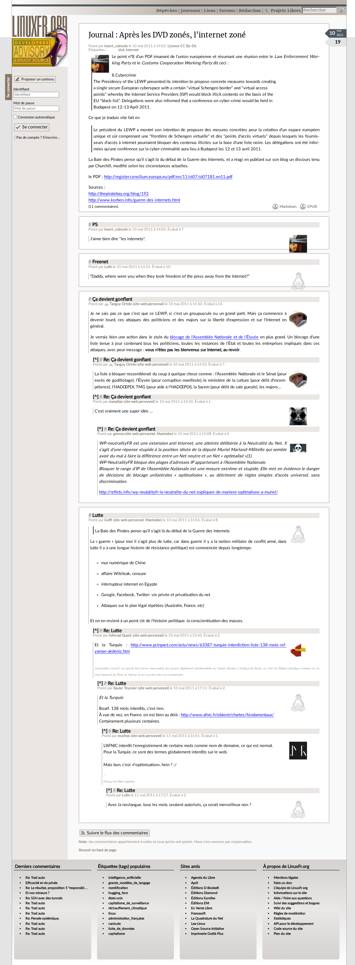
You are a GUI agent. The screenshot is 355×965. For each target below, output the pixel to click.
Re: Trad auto (35, 877)
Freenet (100, 262)
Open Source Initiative (207, 928)
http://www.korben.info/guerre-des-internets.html (134, 200)
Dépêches (166, 10)
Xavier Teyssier (125, 688)
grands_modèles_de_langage (129, 883)
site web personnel (148, 304)
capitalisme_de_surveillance (128, 903)
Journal (101, 35)
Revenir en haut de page (97, 850)
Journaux (190, 10)
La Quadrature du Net (207, 918)
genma (118, 433)
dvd (121, 50)
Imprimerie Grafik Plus (207, 933)
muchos (124, 736)
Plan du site (282, 933)
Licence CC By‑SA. (182, 46)
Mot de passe (23, 103)
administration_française (126, 918)
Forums (227, 10)
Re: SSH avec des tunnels (44, 898)
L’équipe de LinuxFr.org (291, 888)
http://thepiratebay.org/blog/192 (118, 194)
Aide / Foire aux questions (293, 898)
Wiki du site (282, 908)
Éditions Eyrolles (203, 898)
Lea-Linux (198, 923)
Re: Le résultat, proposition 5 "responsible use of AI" (63, 888)
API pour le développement (293, 923)
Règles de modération (289, 913)
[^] (95, 360)
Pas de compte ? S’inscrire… (38, 137)
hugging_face (118, 893)
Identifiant (21, 89)
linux (112, 913)
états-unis (115, 898)
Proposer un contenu (37, 79)
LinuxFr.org (40, 38)
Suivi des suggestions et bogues (297, 903)
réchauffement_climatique (127, 908)
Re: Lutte (112, 631)
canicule (114, 923)
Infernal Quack (120, 635)
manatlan (116, 401)
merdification (118, 888)
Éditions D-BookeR (205, 888)
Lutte (97, 515)
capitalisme (116, 933)
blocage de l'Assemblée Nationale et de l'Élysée (214, 337)
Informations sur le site (290, 893)
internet (132, 50)
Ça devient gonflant (112, 299)
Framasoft (198, 913)
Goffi (108, 520)
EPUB (312, 206)
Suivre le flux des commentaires (117, 833)
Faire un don (283, 883)
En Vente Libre (201, 908)
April (194, 883)
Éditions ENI (200, 903)
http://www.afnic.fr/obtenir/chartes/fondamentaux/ (227, 715)
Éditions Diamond (204, 893)
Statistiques (282, 918)
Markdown (288, 206)
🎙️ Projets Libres (282, 10)
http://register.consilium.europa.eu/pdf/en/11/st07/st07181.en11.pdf (168, 177)
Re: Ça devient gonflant (127, 360)
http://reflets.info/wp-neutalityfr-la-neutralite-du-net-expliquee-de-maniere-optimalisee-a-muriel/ (188, 492)
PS (95, 224)
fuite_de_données (121, 928)
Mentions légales (286, 877)
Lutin (108, 267)
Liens (209, 10)
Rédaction (250, 10)
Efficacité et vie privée (41, 883)
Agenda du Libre (203, 877)
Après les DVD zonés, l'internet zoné (182, 35)
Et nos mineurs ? (37, 893)
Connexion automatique (36, 117)
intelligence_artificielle (124, 877)
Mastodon (165, 433)
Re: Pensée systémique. (42, 918)
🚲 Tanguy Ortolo (118, 304)
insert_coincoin (116, 46)
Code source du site (288, 928)
